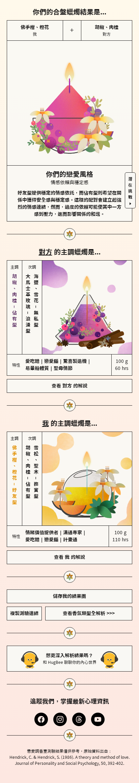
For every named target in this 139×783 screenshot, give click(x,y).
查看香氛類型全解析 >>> (89, 613)
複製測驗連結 (24, 613)
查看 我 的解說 (69, 557)
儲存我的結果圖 (69, 596)
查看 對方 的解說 (69, 385)
